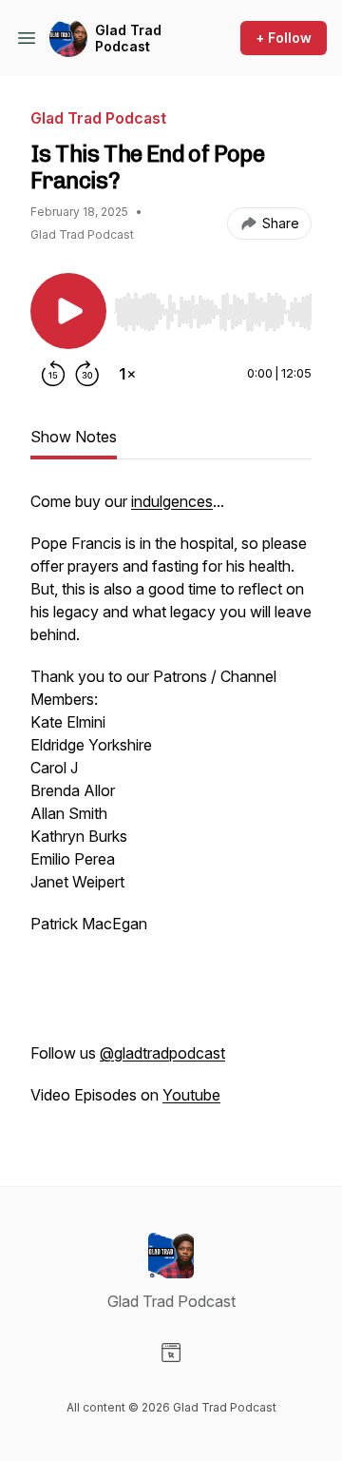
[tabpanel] (171, 807)
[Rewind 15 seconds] (53, 373)
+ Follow (284, 37)
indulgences (172, 501)
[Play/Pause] (68, 311)
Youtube (191, 1094)
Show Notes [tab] (73, 436)
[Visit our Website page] (171, 1352)
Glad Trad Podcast (128, 38)
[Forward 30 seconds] (87, 373)
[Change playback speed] (127, 373)
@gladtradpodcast (162, 1052)
